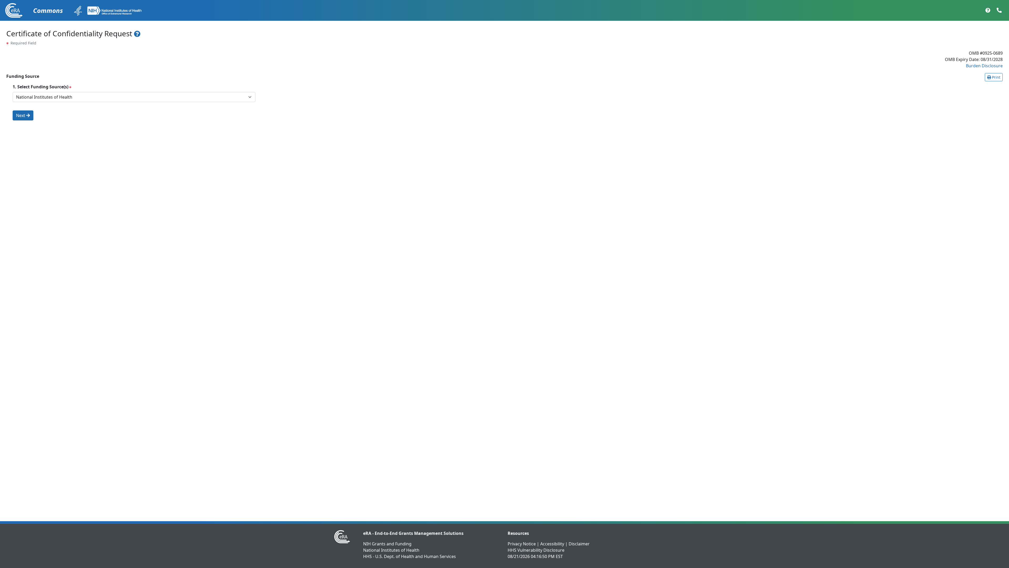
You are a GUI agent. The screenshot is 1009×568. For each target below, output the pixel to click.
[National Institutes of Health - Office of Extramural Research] (114, 10)
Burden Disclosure (984, 66)
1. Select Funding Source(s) (40, 87)
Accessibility (552, 544)
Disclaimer (579, 544)
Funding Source (22, 76)
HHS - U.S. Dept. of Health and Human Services (409, 556)
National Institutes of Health (391, 550)
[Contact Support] (999, 10)
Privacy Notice (522, 544)
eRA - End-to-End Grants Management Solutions (413, 533)
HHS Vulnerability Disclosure (536, 550)
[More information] (137, 33)
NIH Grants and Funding (387, 544)
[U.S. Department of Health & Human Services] (78, 10)
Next (21, 115)
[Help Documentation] (987, 10)
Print (995, 77)
